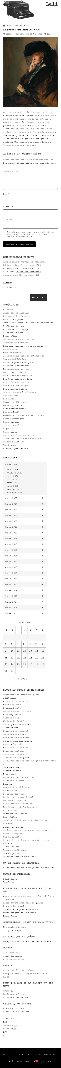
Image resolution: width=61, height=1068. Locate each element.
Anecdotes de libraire (16, 312)
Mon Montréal (10, 395)
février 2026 (14, 489)
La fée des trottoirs (28, 271)
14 (36, 650)
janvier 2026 (14, 492)
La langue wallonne (14, 994)
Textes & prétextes (14, 850)
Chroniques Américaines (17, 724)
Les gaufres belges (14, 927)
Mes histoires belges (15, 385)
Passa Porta (10, 916)
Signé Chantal (11, 425)
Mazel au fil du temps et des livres (25, 820)
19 (24, 657)
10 (12, 650)
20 (30, 657)
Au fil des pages (13, 319)
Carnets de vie (12, 717)
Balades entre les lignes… (18, 711)
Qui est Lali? (11, 412)
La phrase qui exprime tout (21, 29)
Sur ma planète (12, 836)
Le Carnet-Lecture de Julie (19, 797)
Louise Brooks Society (16, 1011)
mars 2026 (12, 486)
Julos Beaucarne (12, 955)
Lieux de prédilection (16, 382)
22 (42, 657)
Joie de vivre (11, 767)
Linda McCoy (10, 810)
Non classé (9, 398)
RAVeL (6, 976)
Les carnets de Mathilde (17, 803)
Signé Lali (9, 428)
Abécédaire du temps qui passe (21, 694)
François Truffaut (13, 1008)
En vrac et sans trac (15, 747)
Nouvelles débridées (15, 402)
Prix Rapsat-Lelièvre (15, 959)
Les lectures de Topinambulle (20, 807)
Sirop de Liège (12, 930)
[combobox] (16, 297)
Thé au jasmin (11, 853)
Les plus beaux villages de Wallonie (25, 973)
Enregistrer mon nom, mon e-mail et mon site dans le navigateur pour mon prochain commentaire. (30, 234)
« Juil (22, 678)
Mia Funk (8, 823)
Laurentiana (10, 790)
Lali (52, 4)
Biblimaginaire (12, 714)
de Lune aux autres (14, 734)
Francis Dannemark (13, 906)
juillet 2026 (14, 472)
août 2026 (12, 469)
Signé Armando (11, 422)
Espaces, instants (13, 750)
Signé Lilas (10, 431)
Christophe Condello (15, 721)
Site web (8, 219)
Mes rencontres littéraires (19, 392)
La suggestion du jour (16, 369)
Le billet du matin (14, 372)
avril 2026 (13, 482)
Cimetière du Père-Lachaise (19, 970)
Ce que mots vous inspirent (19, 339)
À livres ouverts (13, 332)
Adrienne (8, 265)
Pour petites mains (14, 408)
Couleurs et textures (15, 342)
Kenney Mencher (12, 770)
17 (12, 657)
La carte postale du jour (18, 362)
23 (6, 664)
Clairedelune (10, 727)
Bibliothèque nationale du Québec (23, 902)
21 (36, 657)
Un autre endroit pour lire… (20, 856)
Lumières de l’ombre (15, 813)
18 (18, 657)
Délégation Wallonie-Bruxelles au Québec (27, 941)
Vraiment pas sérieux (15, 448)
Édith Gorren (10, 878)
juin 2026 (12, 476)
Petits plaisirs (12, 405)
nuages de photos (13, 827)
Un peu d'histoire (13, 441)
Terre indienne (12, 846)
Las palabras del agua (16, 787)
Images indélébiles (14, 359)
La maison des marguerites (18, 777)
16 (6, 657)
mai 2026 (12, 479)
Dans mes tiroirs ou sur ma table (23, 346)
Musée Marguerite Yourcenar (19, 912)
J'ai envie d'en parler (17, 757)
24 (12, 664)
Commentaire (11, 171)
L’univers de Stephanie (32, 261)
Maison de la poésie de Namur (20, 909)
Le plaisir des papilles (17, 375)
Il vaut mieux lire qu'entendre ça (23, 355)
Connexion (10, 287)
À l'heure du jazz (13, 326)
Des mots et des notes (16, 737)
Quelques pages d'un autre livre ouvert (27, 830)
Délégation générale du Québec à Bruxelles (28, 867)
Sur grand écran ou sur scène (20, 435)
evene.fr (8, 990)
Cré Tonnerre (10, 952)
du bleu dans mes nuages (17, 741)
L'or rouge (9, 774)
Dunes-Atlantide (12, 744)
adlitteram (9, 698)
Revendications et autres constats (23, 415)
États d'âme (10, 336)
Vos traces (9, 445)
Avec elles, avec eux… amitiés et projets (28, 322)
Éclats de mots (12, 704)
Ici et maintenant (13, 754)
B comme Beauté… (12, 707)
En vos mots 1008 (31, 265)
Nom (6, 194)
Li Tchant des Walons (15, 997)
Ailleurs (8, 309)
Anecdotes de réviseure (17, 316)
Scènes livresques (13, 418)
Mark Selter (10, 817)
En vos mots (10, 349)
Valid (10, 1028)
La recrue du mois (13, 780)
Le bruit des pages (14, 793)
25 (18, 664)
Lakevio (7, 784)
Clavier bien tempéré (15, 731)
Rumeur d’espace (12, 833)
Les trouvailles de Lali (17, 379)
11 (18, 650)
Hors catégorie (12, 352)
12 (24, 650)
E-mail (8, 207)
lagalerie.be (10, 882)
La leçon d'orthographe (17, 365)
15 (42, 650)
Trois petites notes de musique (22, 438)
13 (30, 650)
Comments (10, 1025)
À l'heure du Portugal (16, 329)
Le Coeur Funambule (14, 800)
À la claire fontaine (15, 701)
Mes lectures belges (15, 388)
